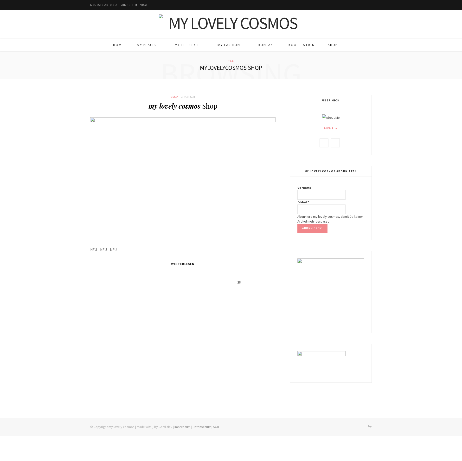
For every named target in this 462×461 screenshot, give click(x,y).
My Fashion (229, 45)
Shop (333, 45)
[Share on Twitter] (258, 282)
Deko (174, 96)
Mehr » (331, 128)
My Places (147, 45)
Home (118, 45)
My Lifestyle (187, 45)
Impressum (182, 427)
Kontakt (267, 45)
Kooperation (302, 45)
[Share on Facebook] (252, 282)
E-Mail (303, 202)
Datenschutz (202, 427)
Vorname (304, 187)
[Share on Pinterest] (270, 282)
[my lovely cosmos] (231, 22)
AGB (216, 427)
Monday (134, 5)
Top (369, 426)
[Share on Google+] (264, 282)
